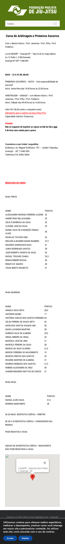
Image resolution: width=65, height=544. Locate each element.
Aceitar (10, 538)
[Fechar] (45, 463)
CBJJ (52, 127)
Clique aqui (28, 137)
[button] (32, 477)
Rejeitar (25, 538)
